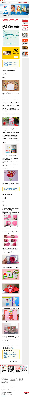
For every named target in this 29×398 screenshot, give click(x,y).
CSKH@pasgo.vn (10, 392)
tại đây (12, 347)
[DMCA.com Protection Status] (25, 393)
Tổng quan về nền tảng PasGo (13, 378)
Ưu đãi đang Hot (21, 380)
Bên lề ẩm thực (7, 15)
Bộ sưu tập (8, 0)
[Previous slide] (1, 9)
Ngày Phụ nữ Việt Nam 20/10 (25, 23)
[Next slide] (28, 9)
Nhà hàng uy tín (15, 0)
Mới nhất (21, 0)
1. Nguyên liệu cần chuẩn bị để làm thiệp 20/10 (10, 42)
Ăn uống (11, 0)
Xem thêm (11, 44)
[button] (2, 369)
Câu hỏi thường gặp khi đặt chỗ (13, 380)
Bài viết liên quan (4, 365)
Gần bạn (5, 0)
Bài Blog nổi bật (25, 25)
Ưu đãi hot (18, 0)
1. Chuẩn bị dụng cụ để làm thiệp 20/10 (9, 34)
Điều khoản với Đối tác (3, 387)
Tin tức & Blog (2, 15)
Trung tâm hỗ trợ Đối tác (13, 385)
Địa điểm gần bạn (21, 378)
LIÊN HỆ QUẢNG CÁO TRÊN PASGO (9, 31)
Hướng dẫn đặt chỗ (12, 379)
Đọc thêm (16, 56)
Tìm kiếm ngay (21, 379)
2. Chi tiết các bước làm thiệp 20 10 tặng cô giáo (10, 43)
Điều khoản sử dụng (3, 385)
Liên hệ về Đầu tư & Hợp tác (13, 387)
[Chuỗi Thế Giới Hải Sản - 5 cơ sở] (14, 9)
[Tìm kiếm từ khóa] (27, 19)
